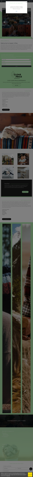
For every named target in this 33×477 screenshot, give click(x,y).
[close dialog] (26, 2)
